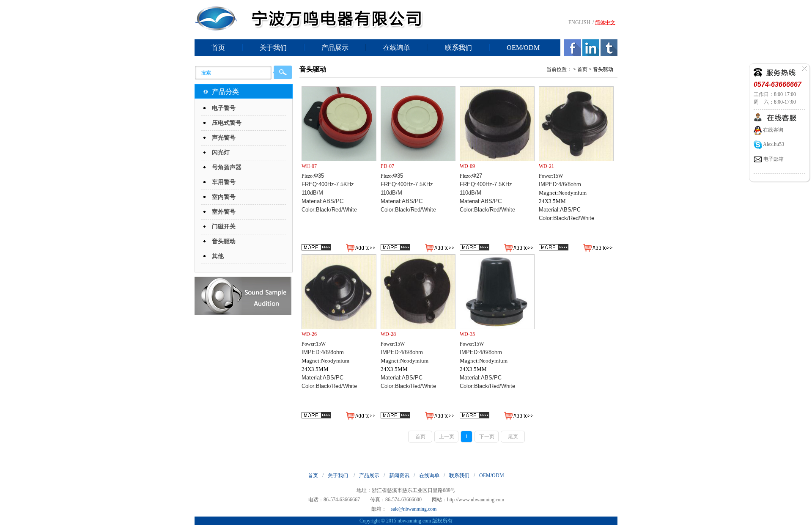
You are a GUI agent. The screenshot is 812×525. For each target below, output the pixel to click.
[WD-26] (339, 291)
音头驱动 (224, 241)
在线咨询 (772, 130)
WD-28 (388, 334)
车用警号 (224, 182)
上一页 (446, 437)
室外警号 (224, 212)
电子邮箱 (773, 159)
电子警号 (224, 108)
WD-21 (546, 166)
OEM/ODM (523, 47)
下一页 (486, 437)
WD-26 (309, 334)
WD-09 (467, 166)
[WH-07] (339, 123)
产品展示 (334, 47)
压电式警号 (226, 123)
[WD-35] (497, 291)
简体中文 (605, 22)
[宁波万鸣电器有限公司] (216, 29)
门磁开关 (224, 226)
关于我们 (273, 47)
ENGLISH (579, 22)
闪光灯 (221, 152)
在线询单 (396, 47)
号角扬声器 (226, 167)
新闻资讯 (399, 475)
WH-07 (309, 166)
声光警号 (224, 138)
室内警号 (224, 197)
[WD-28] (418, 291)
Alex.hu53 (773, 144)
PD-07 (387, 166)
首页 (218, 47)
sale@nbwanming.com (413, 509)
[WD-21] (576, 123)
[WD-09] (497, 123)
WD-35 (467, 334)
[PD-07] (418, 123)
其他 (218, 256)
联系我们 (458, 47)
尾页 (513, 437)
